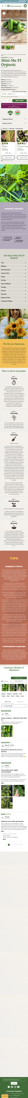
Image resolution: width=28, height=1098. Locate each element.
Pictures (17, 696)
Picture (12, 696)
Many (8, 696)
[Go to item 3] (20, 687)
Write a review (18, 678)
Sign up (14, 1083)
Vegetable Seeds (4, 54)
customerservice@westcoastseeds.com (14, 1093)
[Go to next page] (22, 845)
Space (22, 696)
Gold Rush (4, 146)
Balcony (3, 693)
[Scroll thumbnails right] (25, 687)
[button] (25, 5)
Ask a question (19, 681)
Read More (15, 76)
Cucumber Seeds (11, 54)
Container (9, 693)
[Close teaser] (8, 1094)
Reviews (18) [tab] (8, 701)
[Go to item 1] (5, 687)
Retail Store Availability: (6, 96)
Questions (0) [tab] (20, 701)
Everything (15, 693)
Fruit (20, 693)
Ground (3, 696)
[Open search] (2, 706)
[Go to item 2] (13, 687)
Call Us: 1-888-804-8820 (14, 1095)
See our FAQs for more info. (14, 106)
